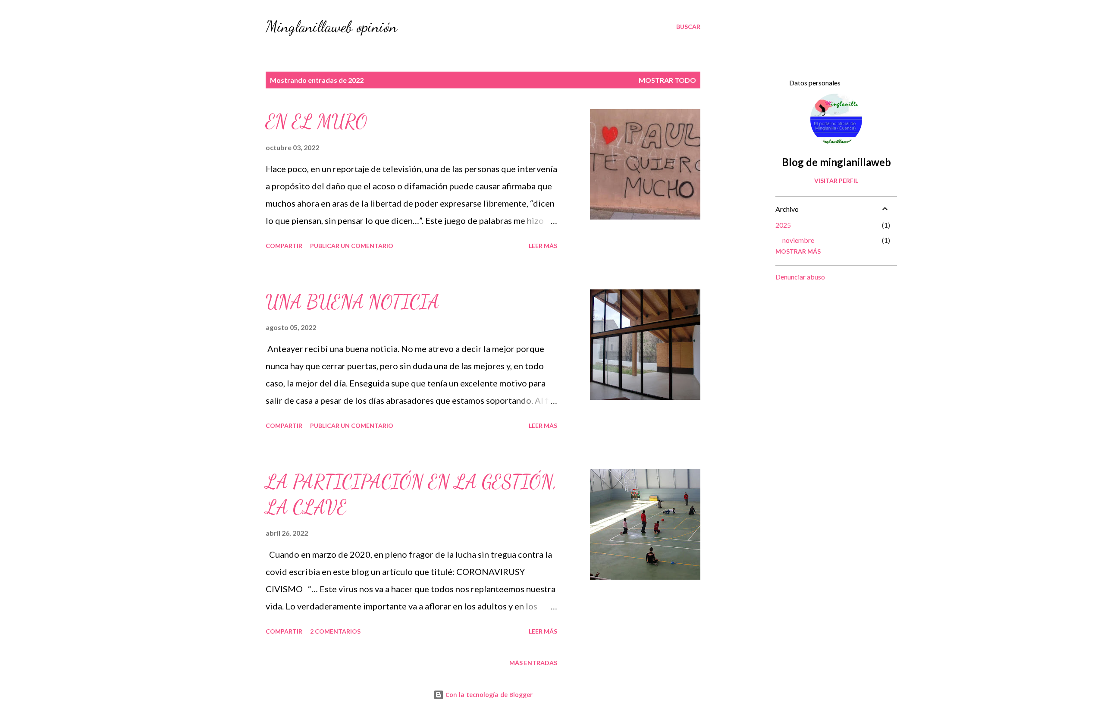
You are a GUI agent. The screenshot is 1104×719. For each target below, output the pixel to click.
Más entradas (533, 662)
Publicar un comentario (351, 245)
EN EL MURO (316, 121)
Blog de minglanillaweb (836, 162)
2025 (783, 225)
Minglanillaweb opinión (331, 26)
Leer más (543, 245)
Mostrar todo (667, 80)
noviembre (798, 240)
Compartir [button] (284, 245)
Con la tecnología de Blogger (488, 695)
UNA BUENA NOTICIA (352, 302)
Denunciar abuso (800, 277)
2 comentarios (335, 631)
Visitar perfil (836, 180)
